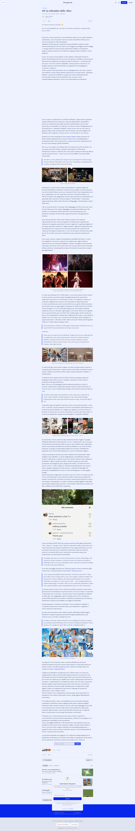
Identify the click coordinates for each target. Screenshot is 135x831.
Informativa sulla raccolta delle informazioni (67, 803)
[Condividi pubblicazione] (118, 2)
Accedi (130, 2)
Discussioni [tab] (56, 765)
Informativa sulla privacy (67, 804)
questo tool (57, 377)
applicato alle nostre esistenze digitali (76, 703)
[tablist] (51, 765)
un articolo (47, 219)
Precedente (48, 760)
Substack (60, 828)
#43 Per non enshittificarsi (51, 769)
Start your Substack (63, 824)
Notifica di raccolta (78, 821)
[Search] (115, 2)
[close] (81, 777)
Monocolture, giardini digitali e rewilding (52, 771)
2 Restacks (58, 750)
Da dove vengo (48, 37)
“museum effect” (59, 669)
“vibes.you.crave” (76, 571)
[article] (67, 772)
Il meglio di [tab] (45, 765)
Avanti (88, 760)
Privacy (66, 821)
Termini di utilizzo (66, 802)
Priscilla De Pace (49, 16)
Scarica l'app (74, 824)
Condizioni (70, 821)
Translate (45, 8)
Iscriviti (124, 2)
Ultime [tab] (50, 765)
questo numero (71, 136)
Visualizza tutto (47, 800)
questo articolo (70, 543)
